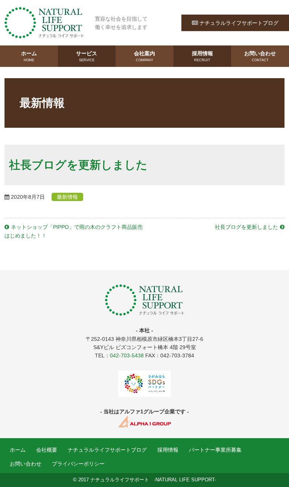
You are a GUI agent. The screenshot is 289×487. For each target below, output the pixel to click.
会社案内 (144, 56)
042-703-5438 (127, 355)
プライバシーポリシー (78, 464)
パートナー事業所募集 (215, 450)
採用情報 (202, 56)
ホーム (29, 56)
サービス (86, 56)
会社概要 (46, 450)
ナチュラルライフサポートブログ (238, 23)
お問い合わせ (260, 56)
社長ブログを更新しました (246, 227)
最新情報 (67, 197)
